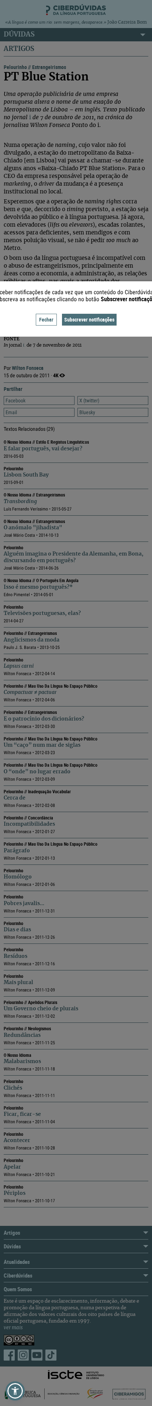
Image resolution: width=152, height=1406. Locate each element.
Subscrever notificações (89, 319)
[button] (15, 1391)
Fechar (46, 319)
